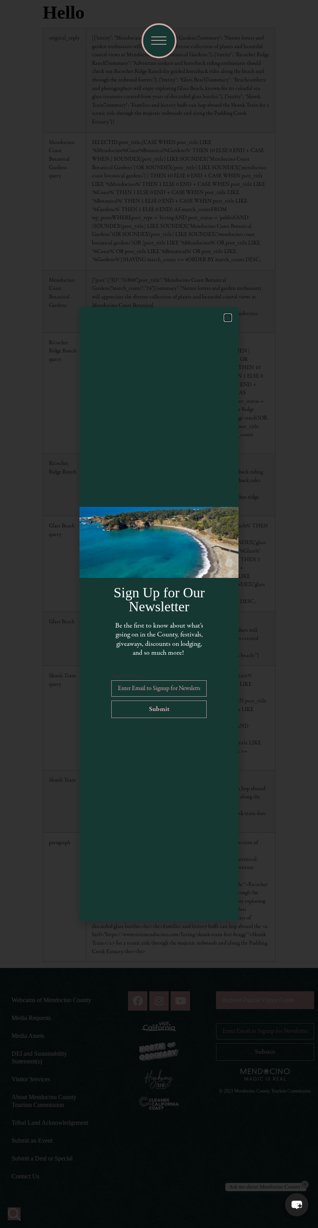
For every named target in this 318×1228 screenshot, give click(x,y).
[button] (296, 1204)
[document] (159, 614)
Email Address (129, 676)
